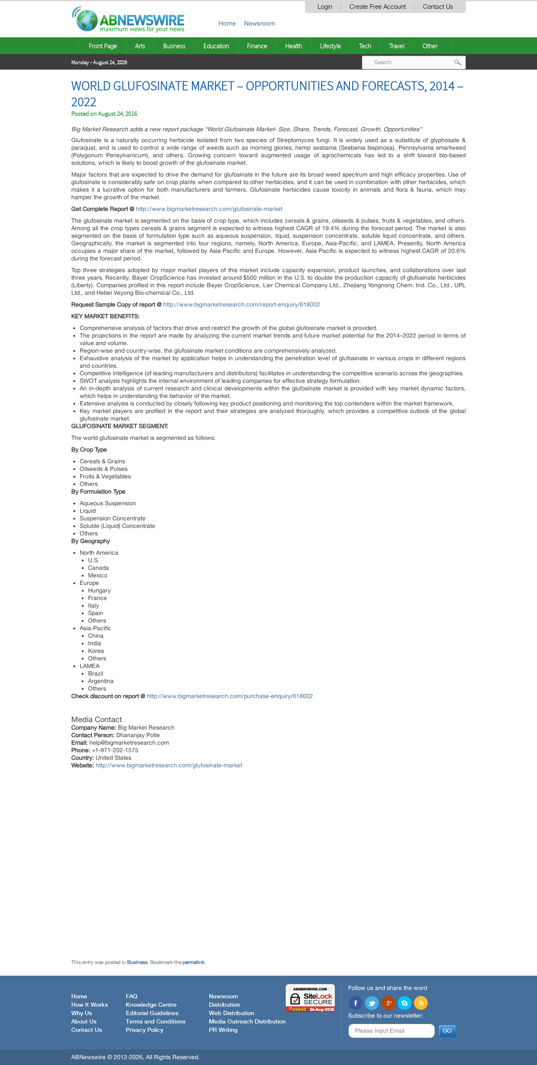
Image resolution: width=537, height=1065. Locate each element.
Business (174, 46)
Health (293, 46)
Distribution (224, 1005)
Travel (396, 46)
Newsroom (259, 23)
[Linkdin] (388, 1004)
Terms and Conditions (155, 1022)
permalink (193, 962)
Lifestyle (330, 46)
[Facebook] (355, 1004)
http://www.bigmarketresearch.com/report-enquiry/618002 (241, 304)
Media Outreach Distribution (247, 1022)
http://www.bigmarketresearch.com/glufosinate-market (209, 208)
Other (430, 46)
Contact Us (438, 7)
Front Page (103, 46)
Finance (257, 46)
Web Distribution (231, 1013)
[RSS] (421, 1004)
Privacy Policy (144, 1030)
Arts (140, 46)
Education (216, 46)
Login (325, 7)
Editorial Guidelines (152, 1013)
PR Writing (223, 1030)
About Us (83, 1022)
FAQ (132, 997)
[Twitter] (372, 1004)
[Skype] (404, 1004)
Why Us (81, 1013)
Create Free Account (377, 7)
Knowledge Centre (151, 1005)
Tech (365, 46)
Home (227, 23)
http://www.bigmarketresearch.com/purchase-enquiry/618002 (230, 696)
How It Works (89, 1005)
